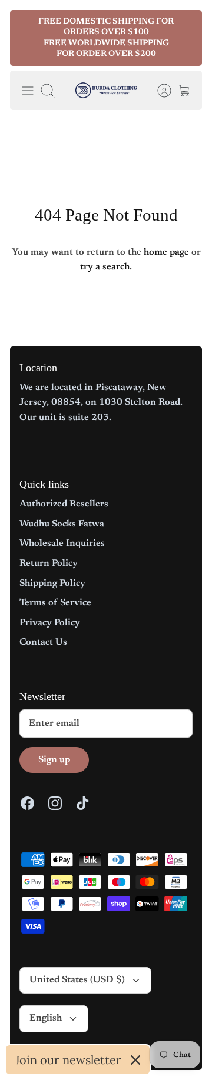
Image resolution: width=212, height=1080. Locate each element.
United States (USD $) (77, 980)
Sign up (54, 760)
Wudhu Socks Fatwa (61, 524)
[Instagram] (55, 803)
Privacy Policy (49, 623)
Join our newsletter (68, 1059)
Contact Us (43, 642)
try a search (105, 267)
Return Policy (48, 563)
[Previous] (26, 38)
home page (166, 252)
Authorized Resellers (63, 504)
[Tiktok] (83, 803)
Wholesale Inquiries (62, 543)
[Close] (135, 1060)
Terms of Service (55, 603)
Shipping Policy (52, 583)
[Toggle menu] (28, 91)
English (45, 1018)
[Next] (185, 38)
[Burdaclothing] (106, 90)
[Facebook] (27, 803)
